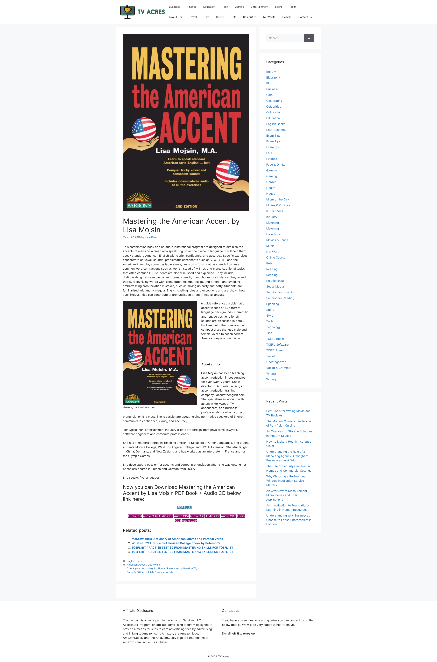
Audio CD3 (165, 516)
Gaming (239, 6)
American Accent (136, 564)
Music (270, 246)
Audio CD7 (228, 516)
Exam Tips (273, 135)
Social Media (275, 286)
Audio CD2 (150, 516)
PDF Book (184, 507)
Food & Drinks (275, 164)
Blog (269, 83)
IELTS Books (274, 211)
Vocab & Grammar (278, 368)
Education (209, 6)
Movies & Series (277, 240)
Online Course (276, 257)
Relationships (275, 280)
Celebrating (274, 100)
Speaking (272, 304)
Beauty (271, 71)
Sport (278, 6)
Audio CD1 (135, 516)
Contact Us (305, 17)
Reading (272, 269)
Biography (273, 77)
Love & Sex (175, 17)
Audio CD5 (197, 516)
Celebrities (249, 17)
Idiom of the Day (277, 199)
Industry (271, 217)
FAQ (269, 153)
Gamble (287, 17)
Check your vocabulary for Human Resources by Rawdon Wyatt (163, 568)
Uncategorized (276, 362)
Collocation (273, 112)
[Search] (309, 38)
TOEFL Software (277, 344)
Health (293, 6)
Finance (191, 6)
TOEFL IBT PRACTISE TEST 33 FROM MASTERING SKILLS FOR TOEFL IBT (182, 552)
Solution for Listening (280, 292)
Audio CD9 (189, 520)
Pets (233, 17)
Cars (206, 17)
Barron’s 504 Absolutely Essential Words (150, 572)
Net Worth (269, 17)
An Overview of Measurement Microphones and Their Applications (286, 495)
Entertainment (259, 6)
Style (269, 315)
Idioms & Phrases (278, 205)
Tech (225, 6)
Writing (271, 373)
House (220, 17)
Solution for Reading (280, 298)
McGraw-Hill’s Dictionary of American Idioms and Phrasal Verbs (177, 539)
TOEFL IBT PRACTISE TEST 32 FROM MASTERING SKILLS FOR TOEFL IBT (182, 547)
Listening (272, 222)
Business (174, 6)
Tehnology (273, 327)
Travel (193, 17)
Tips (269, 333)
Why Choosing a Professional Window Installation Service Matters (286, 481)
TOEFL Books (275, 338)
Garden (271, 182)
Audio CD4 (181, 516)
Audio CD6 (212, 516)
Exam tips (273, 147)
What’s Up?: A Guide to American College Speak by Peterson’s (176, 543)
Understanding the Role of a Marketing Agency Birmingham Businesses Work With (287, 456)
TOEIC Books (275, 350)
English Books (135, 561)
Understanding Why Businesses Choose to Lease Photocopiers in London (289, 520)
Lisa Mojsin (154, 564)
